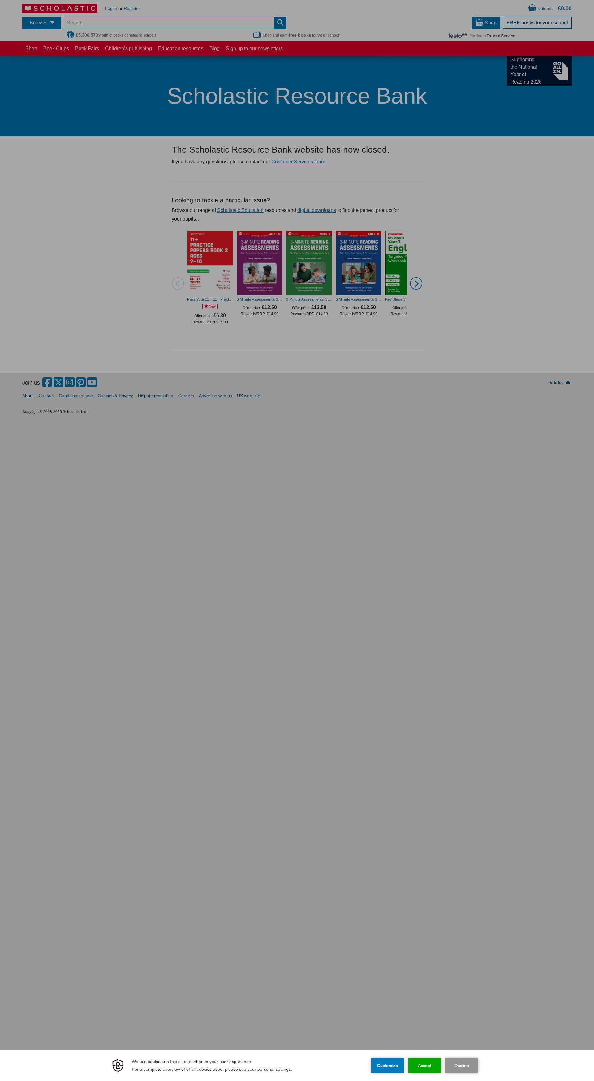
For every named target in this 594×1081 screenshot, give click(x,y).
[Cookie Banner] (297, 1065)
